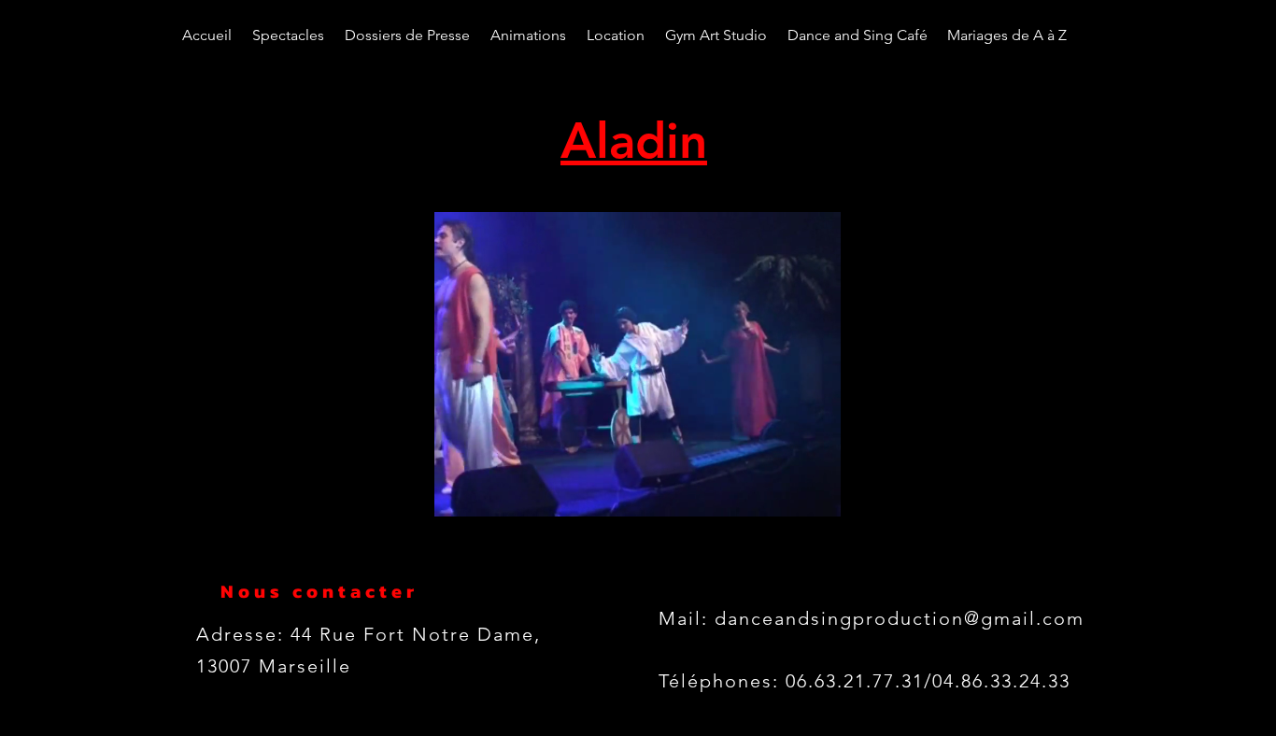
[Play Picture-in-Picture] (844, 491)
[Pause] (398, 491)
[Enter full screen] (876, 491)
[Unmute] (430, 491)
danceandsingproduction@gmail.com (900, 618)
